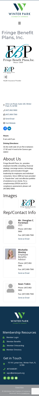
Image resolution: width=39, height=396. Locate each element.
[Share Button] (5, 76)
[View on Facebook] (5, 130)
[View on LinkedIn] (9, 130)
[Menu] (19, 23)
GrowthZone (25, 393)
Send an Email (23, 239)
